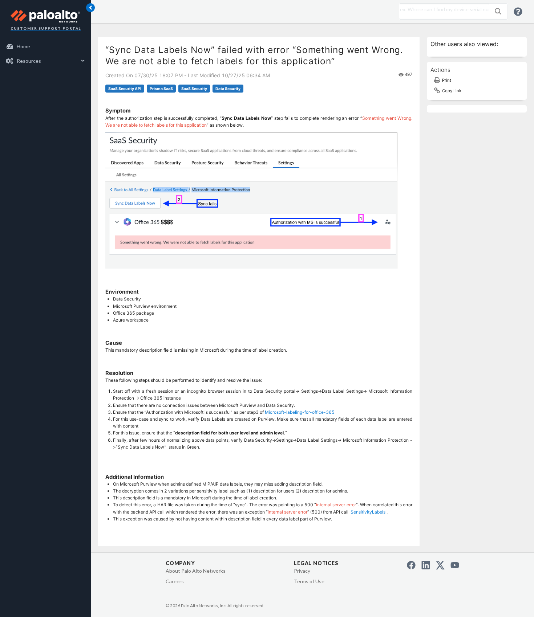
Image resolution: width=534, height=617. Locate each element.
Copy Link (451, 90)
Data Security (227, 88)
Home (23, 46)
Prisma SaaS (161, 88)
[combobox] (442, 9)
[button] (498, 11)
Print (446, 80)
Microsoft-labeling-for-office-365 (300, 412)
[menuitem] (45, 46)
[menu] (45, 53)
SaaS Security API (124, 88)
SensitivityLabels (368, 512)
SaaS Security (194, 88)
